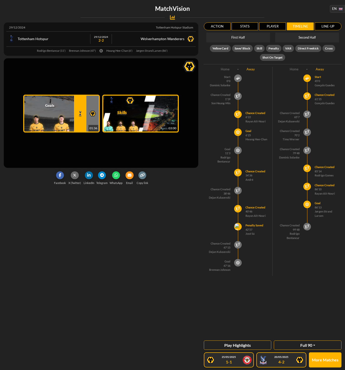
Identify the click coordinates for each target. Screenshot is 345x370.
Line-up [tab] (328, 26)
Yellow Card (220, 48)
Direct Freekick (308, 48)
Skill (259, 48)
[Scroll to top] (337, 362)
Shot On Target (272, 57)
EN (334, 9)
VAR (288, 48)
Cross (329, 48)
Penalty (273, 48)
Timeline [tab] (300, 26)
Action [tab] (217, 26)
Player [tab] (273, 26)
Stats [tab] (245, 26)
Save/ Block (242, 48)
